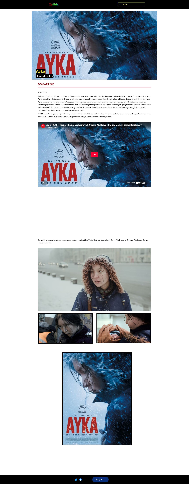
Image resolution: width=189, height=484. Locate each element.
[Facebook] (80, 479)
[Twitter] (76, 479)
